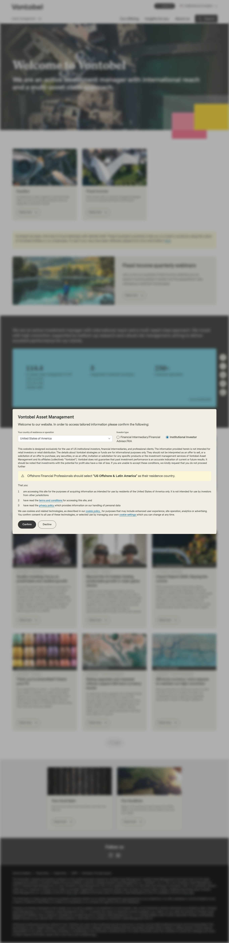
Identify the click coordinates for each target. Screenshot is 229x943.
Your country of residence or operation (36, 432)
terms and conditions (51, 500)
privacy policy (47, 505)
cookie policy (93, 511)
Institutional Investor (183, 437)
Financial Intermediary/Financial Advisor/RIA (138, 439)
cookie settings (128, 514)
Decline (47, 524)
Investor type (123, 432)
